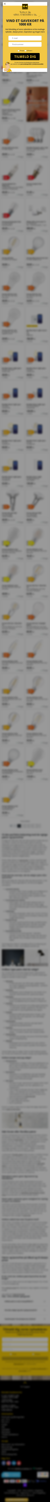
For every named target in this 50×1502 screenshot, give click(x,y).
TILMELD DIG (25, 56)
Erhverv (29, 51)
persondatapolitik (26, 64)
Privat (22, 51)
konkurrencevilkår (38, 64)
